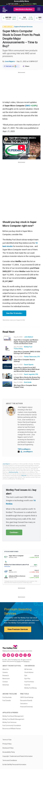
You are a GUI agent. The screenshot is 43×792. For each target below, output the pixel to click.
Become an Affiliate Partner (12, 728)
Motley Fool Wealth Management (13, 719)
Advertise (6, 685)
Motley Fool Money (30, 688)
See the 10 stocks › (14, 313)
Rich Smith (27, 382)
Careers (5, 672)
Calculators (24, 703)
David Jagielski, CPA (31, 374)
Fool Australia (7, 697)
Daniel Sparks (29, 364)
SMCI (28, 105)
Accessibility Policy (9, 752)
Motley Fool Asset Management (13, 716)
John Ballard (28, 337)
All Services (28, 669)
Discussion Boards (26, 700)
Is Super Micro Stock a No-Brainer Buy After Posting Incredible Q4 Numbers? (27, 378)
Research (6, 675)
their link (23, 475)
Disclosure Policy (8, 748)
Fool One (27, 685)
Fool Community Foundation (12, 725)
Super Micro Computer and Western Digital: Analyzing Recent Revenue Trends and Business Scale (26, 341)
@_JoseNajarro (27, 452)
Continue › (14, 532)
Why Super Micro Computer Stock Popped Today (25, 386)
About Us (6, 669)
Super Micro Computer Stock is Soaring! (24, 360)
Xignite (18, 661)
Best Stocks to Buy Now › (24, 9)
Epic (25, 675)
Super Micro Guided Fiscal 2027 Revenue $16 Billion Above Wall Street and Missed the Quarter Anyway (26, 369)
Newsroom (6, 678)
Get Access (7, 566)
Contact (5, 681)
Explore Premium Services (23, 26)
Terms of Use (7, 739)
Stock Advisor (29, 672)
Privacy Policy (7, 744)
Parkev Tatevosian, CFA (32, 356)
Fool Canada (7, 700)
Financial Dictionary (26, 706)
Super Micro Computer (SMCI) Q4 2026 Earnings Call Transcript (27, 352)
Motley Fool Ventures (9, 722)
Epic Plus (27, 678)
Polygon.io (26, 661)
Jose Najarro (10, 61)
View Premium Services (18, 629)
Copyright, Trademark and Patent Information (18, 756)
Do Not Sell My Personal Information (14, 764)
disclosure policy (13, 472)
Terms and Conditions (10, 760)
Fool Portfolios (29, 681)
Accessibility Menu (21, 1)
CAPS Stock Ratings (26, 697)
